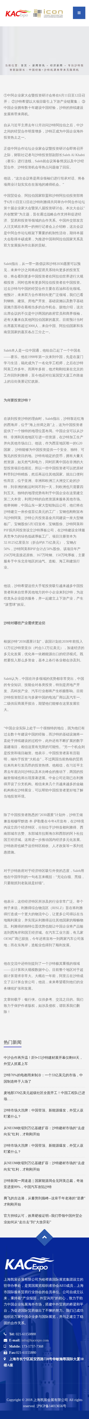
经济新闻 (56, 65)
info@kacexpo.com (35, 1340)
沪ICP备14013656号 (51, 1406)
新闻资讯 (38, 65)
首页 (24, 65)
